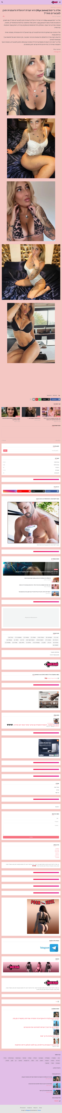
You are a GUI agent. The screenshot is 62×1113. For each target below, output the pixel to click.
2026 (57, 849)
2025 (57, 850)
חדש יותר (57, 440)
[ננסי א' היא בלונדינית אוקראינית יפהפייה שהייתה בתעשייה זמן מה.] (56, 1078)
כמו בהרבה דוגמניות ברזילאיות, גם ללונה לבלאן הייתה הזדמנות (37, 1044)
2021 (57, 856)
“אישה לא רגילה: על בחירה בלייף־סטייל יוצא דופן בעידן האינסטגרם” (35, 591)
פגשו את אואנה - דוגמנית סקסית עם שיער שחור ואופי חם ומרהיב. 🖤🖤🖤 (33, 724)
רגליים (28, 643)
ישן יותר (4, 440)
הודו (22, 640)
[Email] (34, 399)
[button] (60, 2)
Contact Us (29, 1108)
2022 (57, 854)
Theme (39, 1110)
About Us (35, 1108)
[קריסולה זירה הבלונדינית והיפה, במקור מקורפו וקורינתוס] (55, 579)
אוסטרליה (47, 1058)
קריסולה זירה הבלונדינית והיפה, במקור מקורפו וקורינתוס (37, 578)
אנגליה (33, 637)
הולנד (16, 640)
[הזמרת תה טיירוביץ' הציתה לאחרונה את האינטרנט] (56, 1085)
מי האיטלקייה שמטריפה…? (34, 418)
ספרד (52, 1063)
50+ (56, 637)
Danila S (57, 807)
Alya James (49, 395)
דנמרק (41, 1061)
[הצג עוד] (31, 399)
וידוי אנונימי (26, 1061)
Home (40, 1108)
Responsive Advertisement (31, 617)
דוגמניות (40, 640)
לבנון (43, 643)
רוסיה (21, 643)
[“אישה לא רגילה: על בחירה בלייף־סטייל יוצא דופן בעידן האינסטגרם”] (55, 593)
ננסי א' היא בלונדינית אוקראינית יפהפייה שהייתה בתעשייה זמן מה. (36, 1018)
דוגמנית (47, 1061)
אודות (57, 790)
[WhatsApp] (39, 399)
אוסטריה (54, 1058)
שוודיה (14, 643)
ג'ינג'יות (31, 467)
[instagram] (10, 491)
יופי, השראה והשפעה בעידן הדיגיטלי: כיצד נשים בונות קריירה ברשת (51, 419)
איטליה (41, 637)
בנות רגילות (31, 465)
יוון (49, 643)
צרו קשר (57, 792)
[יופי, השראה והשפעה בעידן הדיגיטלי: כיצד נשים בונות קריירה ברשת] (55, 586)
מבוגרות (31, 470)
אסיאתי (26, 637)
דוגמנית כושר (30, 640)
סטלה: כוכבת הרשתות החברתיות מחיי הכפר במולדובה (11, 419)
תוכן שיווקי (31, 473)
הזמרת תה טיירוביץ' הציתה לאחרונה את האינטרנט (41, 1027)
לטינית (7, 1061)
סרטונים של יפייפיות (54, 655)
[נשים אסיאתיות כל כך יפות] (56, 1092)
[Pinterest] (36, 399)
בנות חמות (53, 7)
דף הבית (58, 7)
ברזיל (10, 637)
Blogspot (28, 1110)
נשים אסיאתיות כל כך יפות (49, 1036)
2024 (57, 852)
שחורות (7, 643)
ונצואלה (9, 640)
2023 (57, 853)
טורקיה (55, 643)
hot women (56, 726)
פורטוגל (47, 1063)
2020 (57, 857)
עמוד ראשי (56, 787)
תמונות (55, 645)
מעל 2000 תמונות (55, 652)
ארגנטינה (18, 637)
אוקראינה (49, 637)
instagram (57, 51)
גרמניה (48, 640)
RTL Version (23, 1108)
